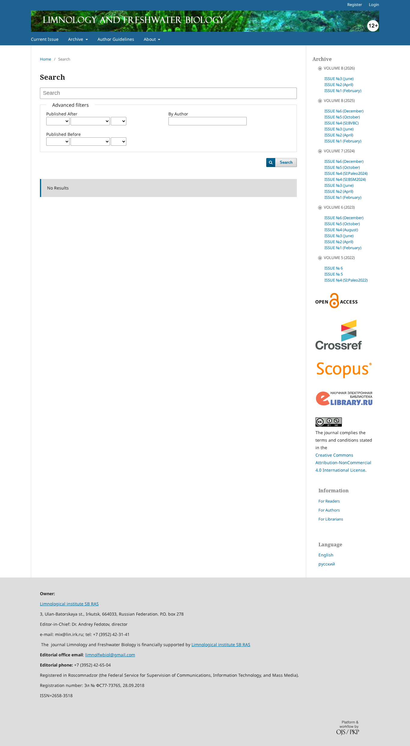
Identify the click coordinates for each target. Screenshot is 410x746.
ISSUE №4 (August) (341, 229)
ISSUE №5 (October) (342, 117)
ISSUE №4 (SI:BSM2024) (345, 179)
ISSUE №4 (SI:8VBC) (341, 123)
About (150, 39)
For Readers (329, 501)
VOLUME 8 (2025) (339, 100)
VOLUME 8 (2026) (339, 68)
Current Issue (45, 39)
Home (45, 59)
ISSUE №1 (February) (342, 90)
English (325, 555)
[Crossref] (338, 348)
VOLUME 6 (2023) (339, 207)
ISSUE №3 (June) (339, 78)
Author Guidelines (116, 39)
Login (374, 4)
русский (326, 564)
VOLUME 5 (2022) (339, 257)
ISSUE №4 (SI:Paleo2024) (346, 173)
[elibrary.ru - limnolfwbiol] (344, 404)
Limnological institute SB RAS (69, 604)
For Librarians (330, 519)
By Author (178, 114)
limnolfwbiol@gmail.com (110, 655)
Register (354, 4)
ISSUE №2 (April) (338, 84)
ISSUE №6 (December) (343, 111)
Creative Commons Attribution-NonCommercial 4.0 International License (343, 462)
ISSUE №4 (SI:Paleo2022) (346, 280)
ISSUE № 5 (333, 274)
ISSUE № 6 (333, 268)
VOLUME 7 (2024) (339, 151)
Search (286, 162)
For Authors (329, 510)
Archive (76, 39)
